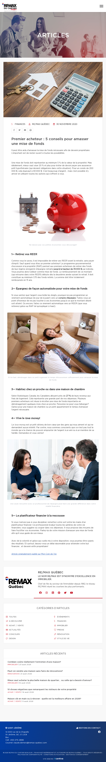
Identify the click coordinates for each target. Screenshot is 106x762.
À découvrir (15, 621)
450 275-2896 (17, 740)
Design (12, 639)
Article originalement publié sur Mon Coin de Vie (34, 554)
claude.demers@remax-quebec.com (30, 743)
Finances (19, 124)
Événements (63, 617)
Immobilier (62, 626)
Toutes (12, 617)
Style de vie (63, 639)
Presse (60, 630)
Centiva (58, 759)
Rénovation (63, 634)
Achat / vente (16, 626)
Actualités (14, 630)
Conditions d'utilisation (54, 754)
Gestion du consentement (77, 754)
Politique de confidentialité (30, 754)
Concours (14, 634)
